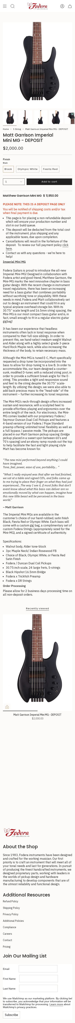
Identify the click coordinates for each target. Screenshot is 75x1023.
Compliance (9, 927)
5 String (17, 129)
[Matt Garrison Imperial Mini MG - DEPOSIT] (37, 662)
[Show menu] (4, 6)
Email (11, 968)
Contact (7, 940)
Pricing (7, 946)
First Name (11, 978)
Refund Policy (10, 901)
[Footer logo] (16, 832)
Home (6, 129)
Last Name (11, 988)
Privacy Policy (10, 914)
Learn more (56, 1004)
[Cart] (70, 6)
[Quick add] (7, 707)
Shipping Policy (11, 908)
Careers (7, 933)
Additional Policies (13, 920)
